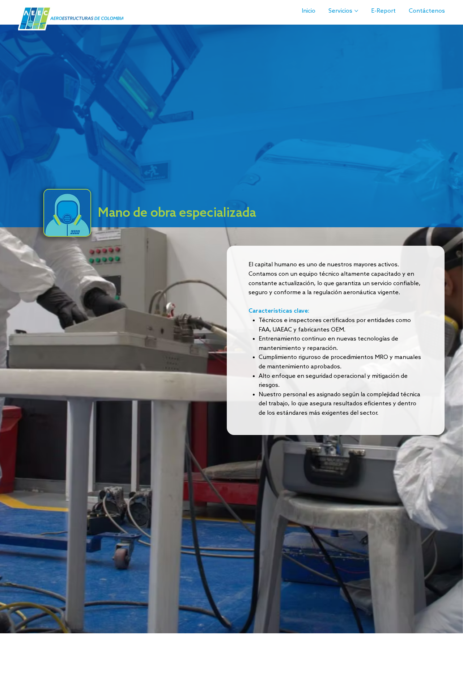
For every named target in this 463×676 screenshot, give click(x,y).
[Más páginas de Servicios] (356, 11)
